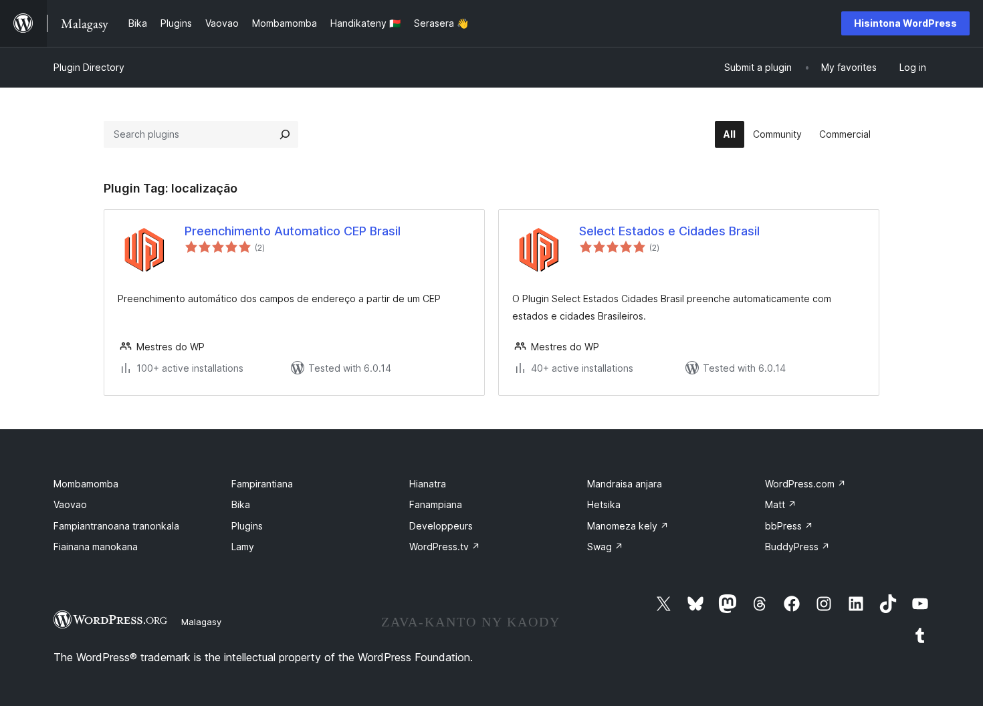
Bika (240, 504)
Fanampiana (435, 504)
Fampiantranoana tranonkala (116, 526)
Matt (780, 504)
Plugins (247, 526)
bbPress (789, 526)
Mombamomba (85, 483)
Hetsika (604, 504)
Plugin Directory (88, 67)
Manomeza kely (628, 526)
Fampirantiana (262, 483)
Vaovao (70, 504)
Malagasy (201, 621)
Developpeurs (441, 526)
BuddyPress (797, 546)
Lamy (242, 546)
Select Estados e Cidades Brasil (669, 231)
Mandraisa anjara (624, 483)
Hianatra (427, 483)
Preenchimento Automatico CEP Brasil (293, 231)
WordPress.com (805, 483)
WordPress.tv (444, 546)
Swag (605, 546)
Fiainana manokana (95, 546)
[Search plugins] (284, 134)
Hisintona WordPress (905, 23)
